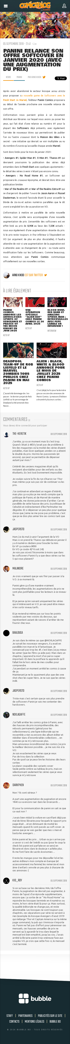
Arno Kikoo (18, 275)
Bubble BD (55, 1021)
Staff (10, 1016)
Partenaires (25, 1016)
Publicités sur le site (50, 1016)
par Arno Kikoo (34, 77)
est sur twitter (34, 275)
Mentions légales (34, 1021)
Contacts (14, 1021)
